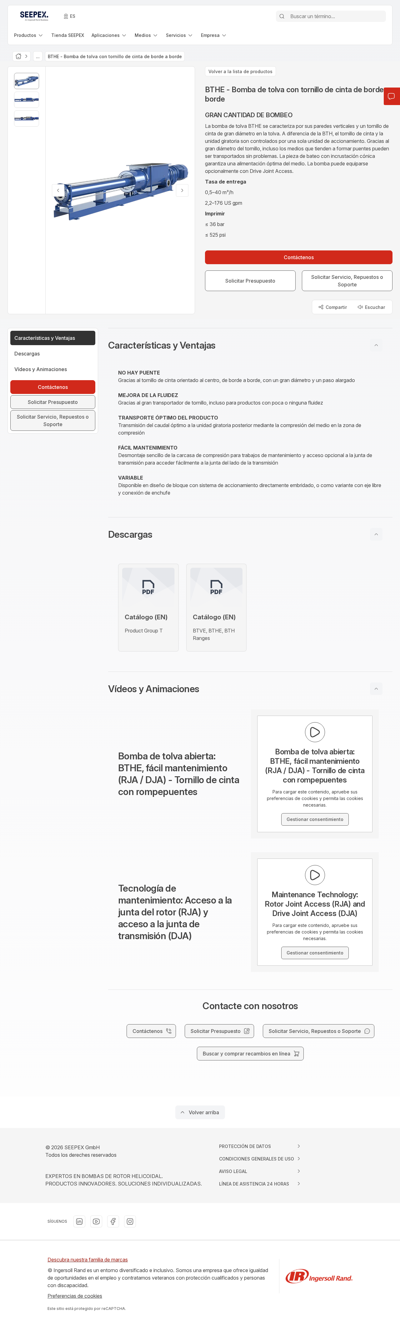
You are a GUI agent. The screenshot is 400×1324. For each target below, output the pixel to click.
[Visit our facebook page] (113, 1221)
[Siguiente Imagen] (182, 190)
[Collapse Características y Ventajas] (376, 345)
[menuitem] (29, 35)
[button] (250, 345)
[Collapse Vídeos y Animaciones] (376, 688)
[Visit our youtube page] (96, 1221)
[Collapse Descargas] (376, 534)
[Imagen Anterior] (58, 190)
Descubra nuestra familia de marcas (88, 1259)
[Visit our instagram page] (130, 1221)
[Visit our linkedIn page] (79, 1221)
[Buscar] (282, 16)
